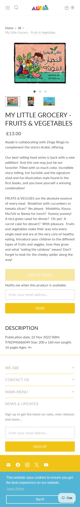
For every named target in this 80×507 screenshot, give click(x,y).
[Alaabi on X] (39, 465)
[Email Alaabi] (11, 465)
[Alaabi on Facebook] (20, 465)
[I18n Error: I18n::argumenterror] (12, 101)
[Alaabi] (40, 7)
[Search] (16, 8)
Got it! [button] (40, 499)
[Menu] (7, 8)
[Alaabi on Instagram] (30, 465)
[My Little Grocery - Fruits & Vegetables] (40, 63)
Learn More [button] (15, 488)
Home (9, 28)
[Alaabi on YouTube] (48, 465)
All (19, 28)
